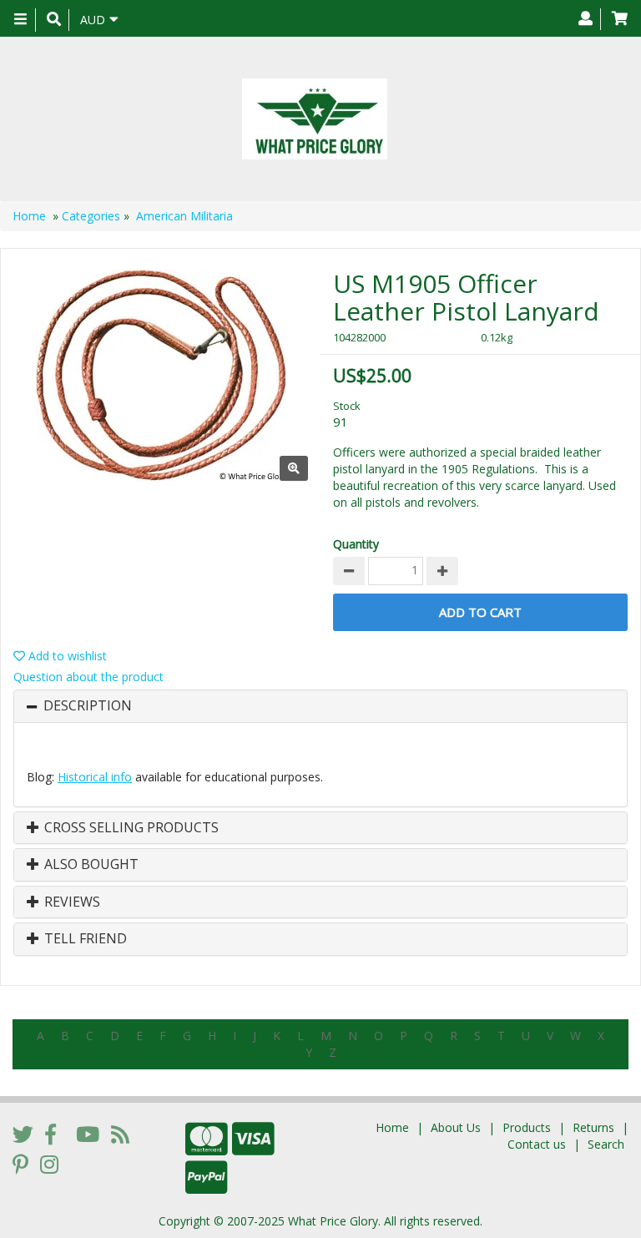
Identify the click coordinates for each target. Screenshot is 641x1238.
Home (29, 216)
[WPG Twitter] (23, 1133)
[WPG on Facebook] (50, 1133)
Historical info (95, 777)
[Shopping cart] (619, 19)
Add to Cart (480, 612)
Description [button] (87, 706)
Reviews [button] (70, 902)
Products (526, 1127)
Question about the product (88, 677)
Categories (91, 216)
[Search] (53, 20)
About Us (456, 1127)
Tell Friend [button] (84, 939)
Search (606, 1144)
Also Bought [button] (90, 864)
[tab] (320, 706)
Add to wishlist (66, 656)
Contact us (536, 1144)
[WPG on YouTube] (87, 1133)
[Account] (585, 19)
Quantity (356, 544)
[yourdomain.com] (314, 118)
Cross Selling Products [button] (130, 828)
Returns (593, 1127)
